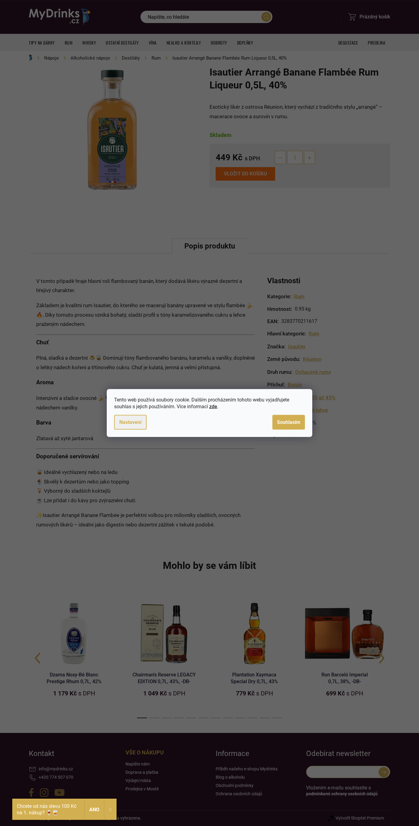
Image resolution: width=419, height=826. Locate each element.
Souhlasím (288, 422)
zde (213, 406)
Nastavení (130, 422)
